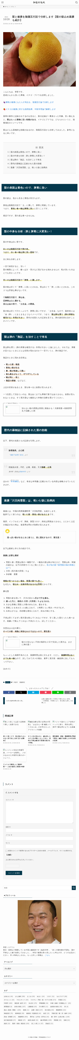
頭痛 (67, 1020)
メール (9, 835)
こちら (47, 955)
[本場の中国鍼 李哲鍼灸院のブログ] (39, 2)
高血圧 (49, 1023)
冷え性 (33, 1003)
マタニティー (22, 1000)
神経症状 (8, 1013)
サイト (8, 843)
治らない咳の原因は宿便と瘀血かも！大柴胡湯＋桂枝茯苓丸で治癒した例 (47, 409)
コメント (10, 800)
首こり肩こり (37, 1023)
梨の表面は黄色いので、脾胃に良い (26, 152)
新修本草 (22, 471)
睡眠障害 (61, 1010)
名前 (8, 827)
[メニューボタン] (2, 2)
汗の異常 (43, 1006)
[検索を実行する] (74, 888)
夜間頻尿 (8, 1006)
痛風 (26, 1010)
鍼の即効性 (46, 1020)
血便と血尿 (33, 1020)
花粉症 (22, 1020)
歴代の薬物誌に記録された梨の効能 (26, 164)
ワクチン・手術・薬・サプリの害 (43, 1000)
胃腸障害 (22, 682)
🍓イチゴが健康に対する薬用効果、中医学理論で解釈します (29, 109)
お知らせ (8, 996)
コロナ (50, 996)
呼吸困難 (43, 1003)
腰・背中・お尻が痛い (60, 1017)
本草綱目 (15, 481)
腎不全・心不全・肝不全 (39, 1017)
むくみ (31, 996)
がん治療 (20, 996)
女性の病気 (20, 1006)
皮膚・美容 (37, 1010)
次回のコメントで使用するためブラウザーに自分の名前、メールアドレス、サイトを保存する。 (40, 850)
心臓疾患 (32, 1006)
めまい (40, 996)
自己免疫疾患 (10, 1020)
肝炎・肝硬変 (10, 1017)
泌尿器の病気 (56, 1006)
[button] (9, 692)
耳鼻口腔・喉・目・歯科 (61, 1013)
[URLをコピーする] (70, 692)
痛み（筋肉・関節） (12, 1010)
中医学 (16, 682)
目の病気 (49, 1010)
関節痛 (57, 1020)
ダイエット (9, 1000)
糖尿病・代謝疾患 (33, 1013)
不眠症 (62, 1000)
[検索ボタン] (76, 2)
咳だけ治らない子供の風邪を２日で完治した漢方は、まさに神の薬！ (47, 643)
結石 (46, 1013)
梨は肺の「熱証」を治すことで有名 (26, 160)
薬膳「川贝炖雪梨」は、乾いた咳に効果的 (29, 167)
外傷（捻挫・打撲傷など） (61, 1003)
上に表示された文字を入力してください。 (20, 859)
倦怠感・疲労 (20, 1003)
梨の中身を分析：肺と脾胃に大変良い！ (28, 156)
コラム (8, 682)
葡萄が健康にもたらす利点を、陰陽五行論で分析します (30, 102)
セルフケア (62, 996)
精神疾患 (19, 1013)
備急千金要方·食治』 (17, 455)
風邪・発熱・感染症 (20, 1023)
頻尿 (7, 1023)
